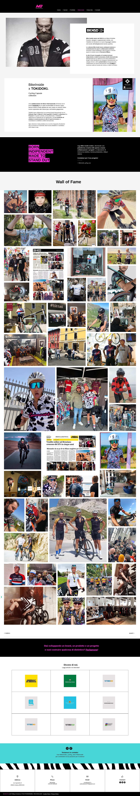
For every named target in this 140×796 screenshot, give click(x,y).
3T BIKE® (112, 63)
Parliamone (91, 650)
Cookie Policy (46, 794)
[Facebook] (70, 748)
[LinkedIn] (122, 782)
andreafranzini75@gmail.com (87, 784)
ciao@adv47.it (87, 782)
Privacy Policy (55, 794)
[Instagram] (67, 748)
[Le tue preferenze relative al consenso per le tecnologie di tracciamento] (1, 597)
